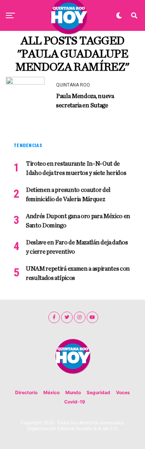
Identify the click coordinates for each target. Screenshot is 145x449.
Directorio (26, 392)
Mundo (73, 392)
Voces (123, 392)
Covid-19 (74, 402)
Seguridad (98, 392)
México (51, 392)
